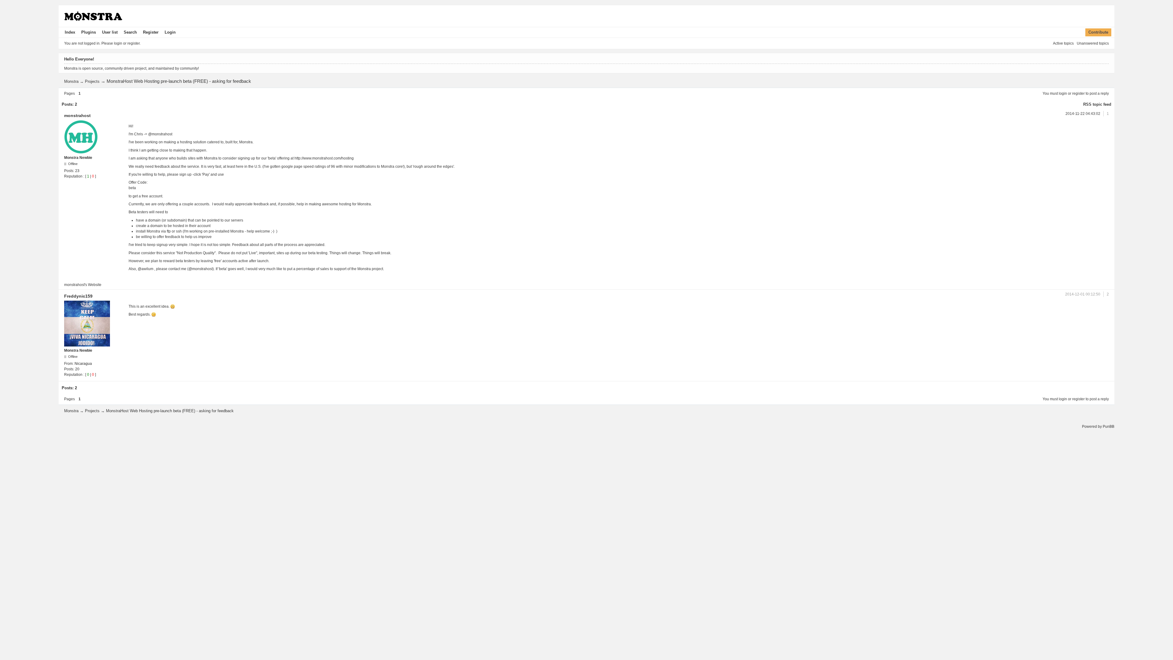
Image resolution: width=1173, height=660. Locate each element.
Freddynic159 (78, 296)
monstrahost (77, 115)
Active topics (1063, 43)
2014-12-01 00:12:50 (1082, 294)
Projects (92, 81)
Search (130, 32)
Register (151, 32)
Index (70, 32)
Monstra (71, 81)
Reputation (73, 176)
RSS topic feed (1097, 104)
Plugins (88, 32)
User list (110, 32)
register (1078, 93)
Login (170, 32)
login (1063, 93)
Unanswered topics (1093, 43)
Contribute (1098, 32)
